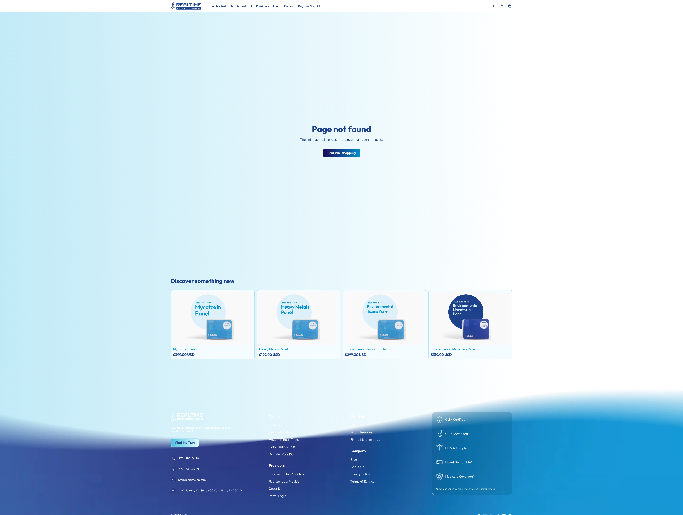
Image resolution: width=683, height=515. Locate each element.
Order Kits (276, 489)
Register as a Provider (285, 481)
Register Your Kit (281, 454)
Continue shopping (341, 153)
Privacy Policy (360, 474)
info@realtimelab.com (192, 480)
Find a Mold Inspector (366, 440)
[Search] (494, 6)
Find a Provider (361, 432)
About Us (357, 467)
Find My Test (185, 442)
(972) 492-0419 (188, 459)
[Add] (247, 340)
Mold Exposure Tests (284, 425)
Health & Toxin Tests (284, 440)
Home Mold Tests (281, 432)
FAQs (354, 425)
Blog (353, 459)
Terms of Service (362, 481)
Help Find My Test (282, 447)
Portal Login (277, 496)
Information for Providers (286, 474)
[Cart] (510, 6)
